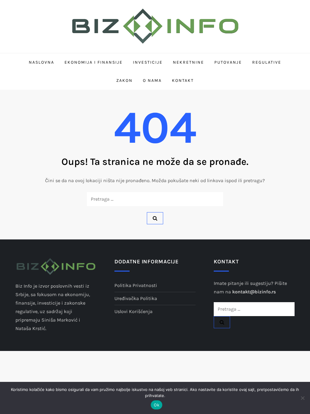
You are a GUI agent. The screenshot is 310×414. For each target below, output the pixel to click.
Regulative (266, 62)
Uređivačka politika (135, 298)
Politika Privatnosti (135, 285)
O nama (152, 80)
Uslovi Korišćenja (133, 311)
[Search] (155, 218)
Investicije (148, 62)
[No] (302, 398)
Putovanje (228, 62)
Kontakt (183, 80)
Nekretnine (188, 62)
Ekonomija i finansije (93, 62)
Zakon (124, 80)
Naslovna (41, 62)
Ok (156, 404)
